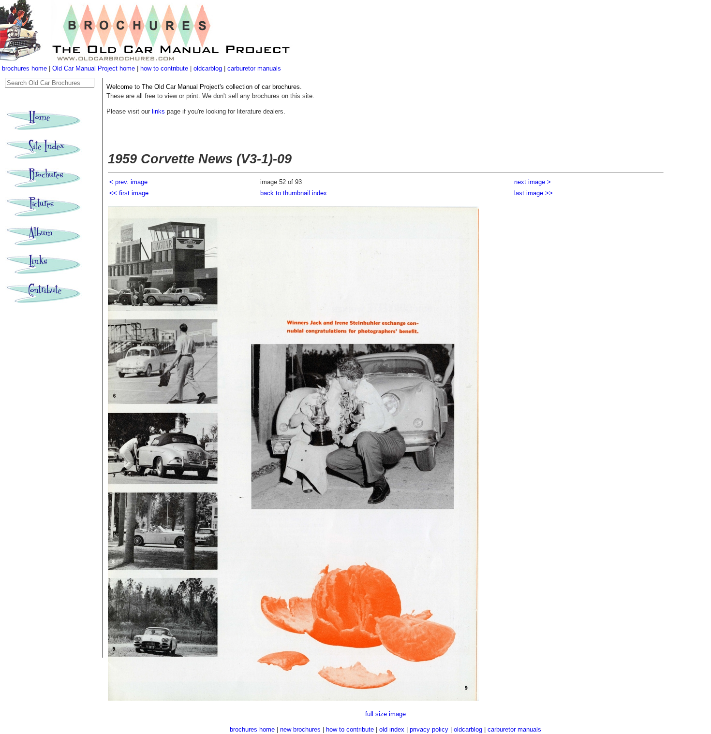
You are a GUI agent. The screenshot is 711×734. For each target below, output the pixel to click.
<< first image (128, 193)
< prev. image (128, 182)
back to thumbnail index (293, 193)
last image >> (533, 193)
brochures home (24, 68)
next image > (532, 182)
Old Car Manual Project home (94, 68)
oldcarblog (207, 68)
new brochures (300, 729)
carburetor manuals (254, 68)
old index (391, 729)
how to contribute (164, 68)
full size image (385, 714)
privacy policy (430, 729)
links (158, 111)
